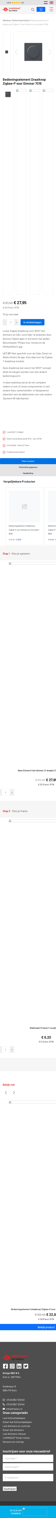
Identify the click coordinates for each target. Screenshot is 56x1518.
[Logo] (12, 9)
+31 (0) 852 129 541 (15, 1399)
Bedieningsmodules (20, 20)
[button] (2, 516)
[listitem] (24, 516)
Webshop (7, 20)
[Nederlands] (46, 2)
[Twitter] (26, 1365)
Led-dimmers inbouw (14, 1433)
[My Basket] (41, 9)
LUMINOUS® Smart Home (16, 1437)
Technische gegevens (28, 467)
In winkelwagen (32, 322)
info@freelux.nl (14, 1408)
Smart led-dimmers (13, 1429)
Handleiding (28, 473)
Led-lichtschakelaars (14, 1418)
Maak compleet (28, 461)
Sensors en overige (13, 1441)
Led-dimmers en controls (16, 1425)
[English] (51, 2)
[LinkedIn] (19, 1365)
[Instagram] (12, 1365)
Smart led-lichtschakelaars (17, 1421)
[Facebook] (5, 1365)
